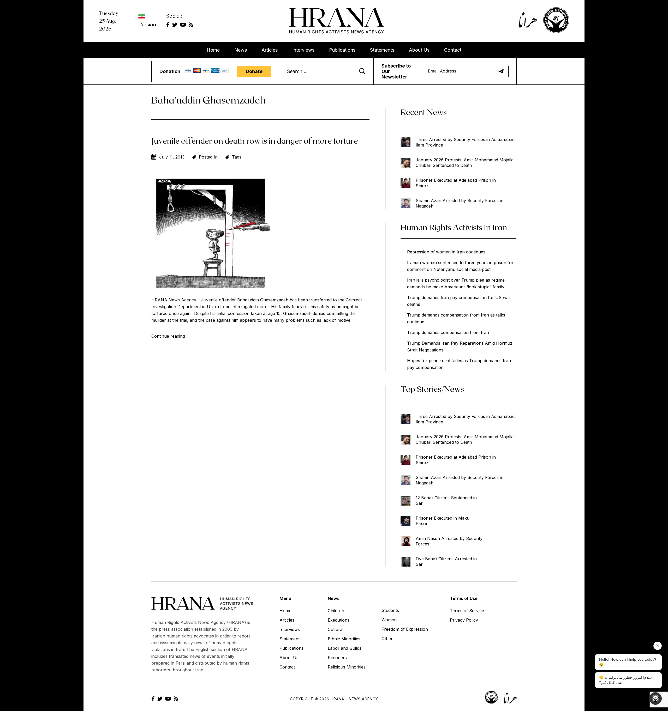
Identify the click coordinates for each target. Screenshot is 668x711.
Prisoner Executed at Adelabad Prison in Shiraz (456, 183)
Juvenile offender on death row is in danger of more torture (254, 140)
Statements (382, 50)
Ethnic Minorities (344, 638)
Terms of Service (467, 610)
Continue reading (168, 336)
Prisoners (337, 657)
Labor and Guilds (344, 648)
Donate (254, 71)
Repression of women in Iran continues (446, 251)
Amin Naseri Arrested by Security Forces (449, 541)
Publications (342, 50)
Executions (338, 620)
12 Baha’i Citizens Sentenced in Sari (446, 500)
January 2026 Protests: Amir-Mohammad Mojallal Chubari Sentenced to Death (465, 162)
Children (336, 610)
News (240, 50)
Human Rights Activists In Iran (454, 227)
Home (213, 50)
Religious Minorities (347, 667)
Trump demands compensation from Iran (448, 332)
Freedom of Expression (404, 629)
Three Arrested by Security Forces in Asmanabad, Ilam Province (466, 142)
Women (389, 619)
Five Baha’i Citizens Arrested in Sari (446, 561)
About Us (419, 50)
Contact (452, 50)
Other (387, 638)
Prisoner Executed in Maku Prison (442, 520)
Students (390, 610)
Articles (269, 50)
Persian (147, 24)
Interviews (303, 50)
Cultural (335, 629)
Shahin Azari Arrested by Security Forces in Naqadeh (459, 203)
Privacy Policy (464, 620)
